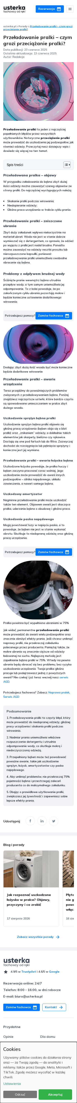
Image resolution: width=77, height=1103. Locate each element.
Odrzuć (20, 1094)
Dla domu (47, 1037)
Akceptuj (55, 1094)
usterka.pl (9, 26)
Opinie (8, 1037)
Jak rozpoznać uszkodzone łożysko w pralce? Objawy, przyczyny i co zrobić (29, 900)
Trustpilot (28, 971)
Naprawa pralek (58, 692)
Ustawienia (12, 1084)
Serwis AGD (11, 697)
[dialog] (38, 1072)
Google (54, 971)
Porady (23, 26)
